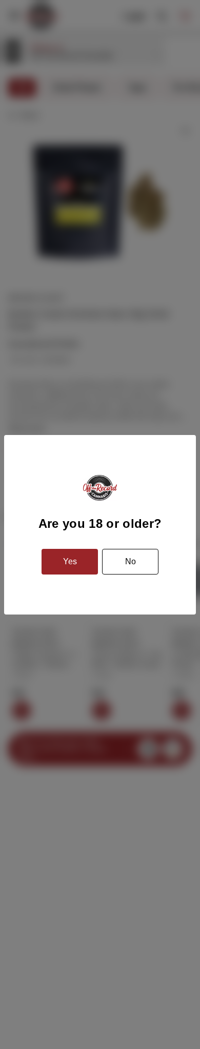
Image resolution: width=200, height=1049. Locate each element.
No (130, 561)
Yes (70, 561)
